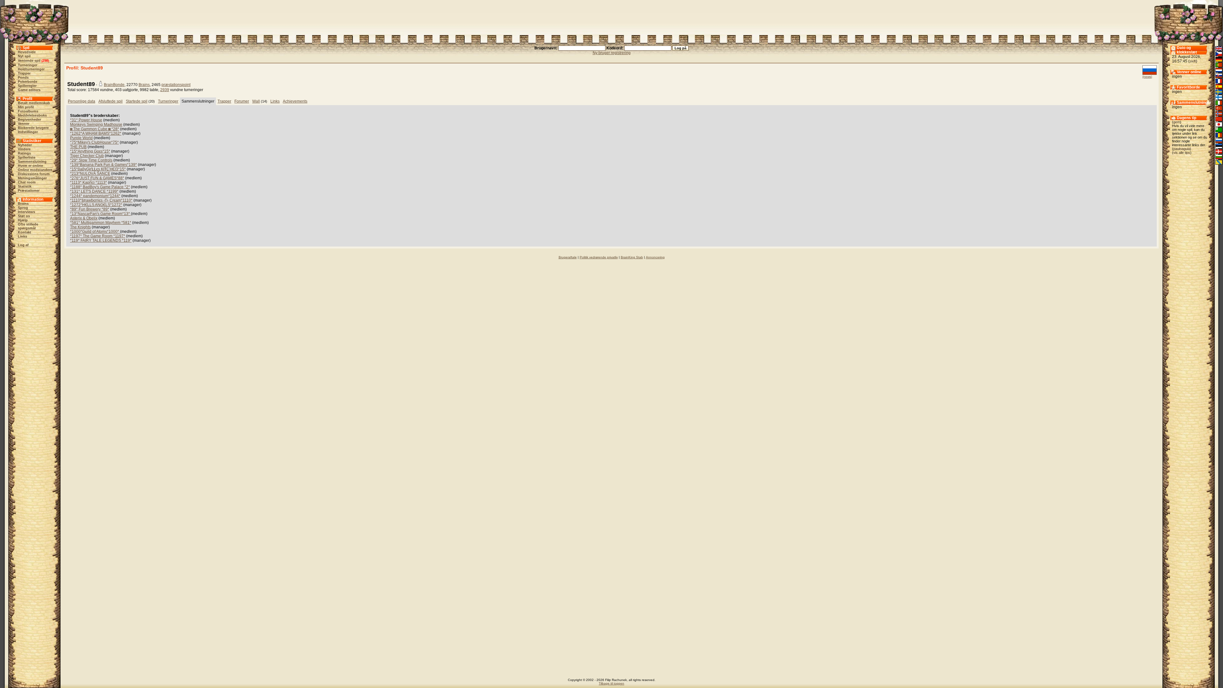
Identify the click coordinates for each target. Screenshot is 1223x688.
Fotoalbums (28, 111)
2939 (164, 90)
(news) (1147, 76)
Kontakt (24, 232)
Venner (23, 123)
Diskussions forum (34, 174)
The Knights (80, 227)
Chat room (27, 182)
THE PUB (78, 147)
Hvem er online (30, 166)
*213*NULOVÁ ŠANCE (90, 173)
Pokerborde (27, 81)
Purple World (81, 138)
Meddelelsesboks (32, 115)
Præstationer (28, 190)
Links (22, 236)
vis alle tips (1181, 152)
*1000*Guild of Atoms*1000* (95, 231)
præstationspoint (175, 84)
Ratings (24, 153)
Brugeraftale (568, 257)
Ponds (23, 77)
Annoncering (655, 257)
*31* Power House (86, 120)
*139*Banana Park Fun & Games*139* (103, 164)
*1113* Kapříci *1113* (88, 182)
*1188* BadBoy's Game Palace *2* (100, 187)
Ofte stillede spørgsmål (28, 226)
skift (1193, 61)
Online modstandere (35, 170)
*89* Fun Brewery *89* (89, 209)
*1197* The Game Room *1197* (97, 236)
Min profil (26, 107)
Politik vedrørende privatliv (599, 257)
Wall (256, 101)
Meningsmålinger (32, 178)
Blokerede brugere (33, 128)
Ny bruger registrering (612, 53)
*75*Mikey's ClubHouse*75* (94, 142)
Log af (23, 245)
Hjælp (23, 220)
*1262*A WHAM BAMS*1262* (95, 133)
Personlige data (81, 101)
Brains (23, 203)
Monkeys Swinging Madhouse (96, 124)
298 (45, 60)
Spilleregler (27, 86)
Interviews (26, 212)
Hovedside (27, 52)
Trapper (24, 73)
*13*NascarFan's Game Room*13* (100, 213)
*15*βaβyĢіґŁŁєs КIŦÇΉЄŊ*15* (98, 169)
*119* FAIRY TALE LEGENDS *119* (101, 240)
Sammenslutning (32, 161)
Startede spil (136, 101)
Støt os (24, 216)
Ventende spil (29, 60)
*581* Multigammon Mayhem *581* (100, 222)
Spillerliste (26, 157)
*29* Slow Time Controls (91, 160)
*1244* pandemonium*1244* (95, 196)
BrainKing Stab (632, 257)
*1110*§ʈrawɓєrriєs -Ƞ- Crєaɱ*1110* (101, 200)
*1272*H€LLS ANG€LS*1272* (96, 205)
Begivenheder (29, 119)
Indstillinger (28, 132)
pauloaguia (1181, 149)
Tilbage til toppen (611, 683)
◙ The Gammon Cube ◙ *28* (94, 129)
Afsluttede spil (110, 101)
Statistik (25, 186)
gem (1176, 122)
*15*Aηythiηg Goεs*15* (90, 151)
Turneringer (27, 65)
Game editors (29, 90)
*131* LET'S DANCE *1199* (94, 191)
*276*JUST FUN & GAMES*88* (97, 178)
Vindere (24, 149)
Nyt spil (24, 56)
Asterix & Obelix (83, 218)
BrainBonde (114, 84)
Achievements (295, 101)
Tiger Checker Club (87, 156)
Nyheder (25, 145)
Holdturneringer (31, 69)
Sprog (23, 208)
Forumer (241, 101)
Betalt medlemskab (34, 103)
